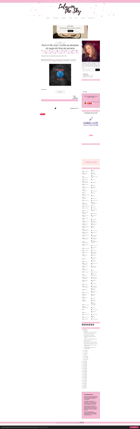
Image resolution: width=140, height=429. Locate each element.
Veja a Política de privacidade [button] (42, 427)
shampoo (85, 284)
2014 (84, 377)
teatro (93, 307)
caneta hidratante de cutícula (94, 203)
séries (93, 298)
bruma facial (95, 200)
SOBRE (50, 1)
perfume (85, 261)
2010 (84, 383)
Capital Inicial (53, 50)
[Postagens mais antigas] (74, 108)
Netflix (93, 185)
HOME (46, 1)
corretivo (86, 210)
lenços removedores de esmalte (94, 242)
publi (93, 270)
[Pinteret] (90, 1)
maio (85, 353)
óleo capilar (86, 317)
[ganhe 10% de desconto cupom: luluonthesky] (91, 129)
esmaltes (94, 219)
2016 (84, 374)
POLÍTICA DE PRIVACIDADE (76, 1)
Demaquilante (85, 177)
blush (93, 195)
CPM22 (64, 50)
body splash (70, 26)
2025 (84, 361)
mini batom (94, 250)
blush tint (94, 198)
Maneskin (44, 53)
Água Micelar (86, 314)
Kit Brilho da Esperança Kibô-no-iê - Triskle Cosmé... (90, 348)
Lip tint (93, 179)
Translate (90, 76)
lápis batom (94, 245)
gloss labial (94, 230)
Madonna (94, 182)
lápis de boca (86, 248)
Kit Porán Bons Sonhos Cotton (89, 335)
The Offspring (76, 53)
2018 (84, 371)
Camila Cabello (45, 50)
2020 (84, 368)
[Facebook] (84, 1)
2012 (84, 380)
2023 (84, 364)
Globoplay (86, 179)
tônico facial (95, 309)
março (85, 356)
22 (74, 96)
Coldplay (60, 50)
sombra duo (86, 292)
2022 (84, 365)
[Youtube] (92, 1)
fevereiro (85, 357)
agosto (85, 330)
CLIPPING (56, 1)
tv (84, 309)
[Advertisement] (91, 152)
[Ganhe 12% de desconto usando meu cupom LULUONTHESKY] (90, 139)
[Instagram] (86, 1)
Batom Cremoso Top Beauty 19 (89, 333)
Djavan (74, 50)
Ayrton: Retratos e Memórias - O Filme (90, 343)
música (48, 53)
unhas (85, 312)
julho (85, 350)
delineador (94, 213)
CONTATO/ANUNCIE (63, 1)
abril (85, 354)
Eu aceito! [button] (134, 427)
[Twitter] (88, 1)
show (70, 53)
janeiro (85, 359)
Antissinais (86, 171)
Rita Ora (52, 53)
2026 (84, 329)
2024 (84, 362)
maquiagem (86, 250)
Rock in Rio (58, 53)
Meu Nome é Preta (87, 340)
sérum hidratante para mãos (93, 304)
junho (85, 351)
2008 (84, 386)
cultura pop (69, 50)
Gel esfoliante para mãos (94, 177)
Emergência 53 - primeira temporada (90, 332)
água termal (94, 314)
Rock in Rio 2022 (65, 53)
